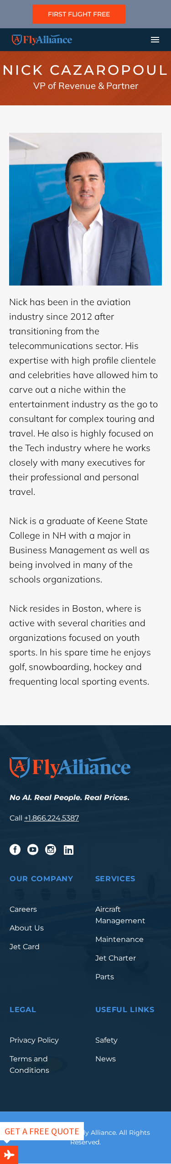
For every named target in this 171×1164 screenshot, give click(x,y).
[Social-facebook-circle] (15, 849)
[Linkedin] (68, 849)
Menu (155, 40)
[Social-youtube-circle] (32, 849)
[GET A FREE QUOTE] (9, 1155)
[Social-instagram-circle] (50, 849)
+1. (28, 818)
